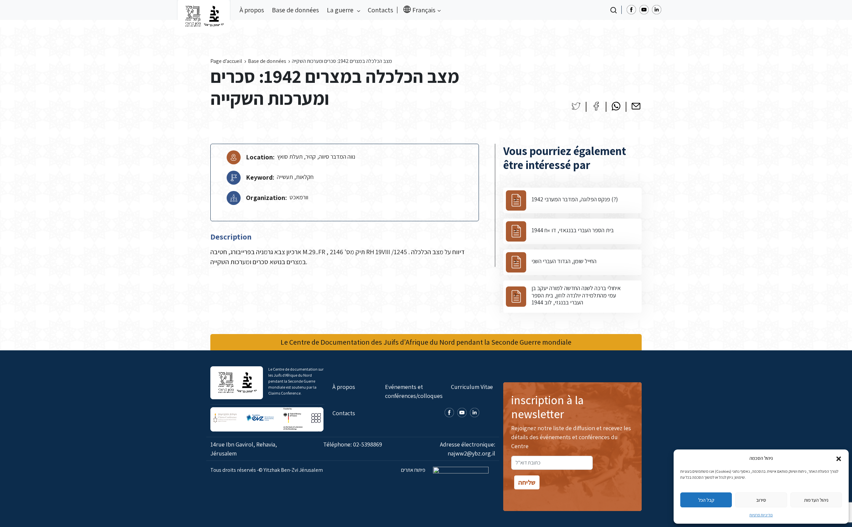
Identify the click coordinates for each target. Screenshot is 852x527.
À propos (252, 10)
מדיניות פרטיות (761, 514)
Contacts (380, 10)
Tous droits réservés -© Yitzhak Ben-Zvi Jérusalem (266, 469)
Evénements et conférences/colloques (414, 391)
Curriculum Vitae (472, 387)
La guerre (341, 10)
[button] (838, 458)
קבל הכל (706, 500)
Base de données (295, 10)
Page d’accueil (226, 61)
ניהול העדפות (816, 500)
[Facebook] (596, 106)
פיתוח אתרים (413, 469)
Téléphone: (352, 444)
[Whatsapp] (616, 106)
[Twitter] (576, 106)
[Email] (636, 106)
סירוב (761, 500)
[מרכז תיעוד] (203, 10)
